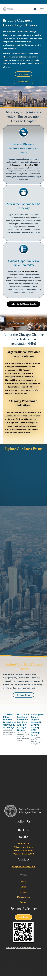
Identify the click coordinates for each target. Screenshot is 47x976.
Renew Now (23, 81)
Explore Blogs (23, 695)
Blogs (23, 887)
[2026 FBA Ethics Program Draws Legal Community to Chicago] (9, 707)
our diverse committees (31, 272)
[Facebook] (23, 829)
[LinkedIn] (19, 829)
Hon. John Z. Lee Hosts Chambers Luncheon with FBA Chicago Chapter (23, 722)
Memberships (23, 897)
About (23, 882)
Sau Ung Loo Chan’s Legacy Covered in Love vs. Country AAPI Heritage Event (37, 725)
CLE (10, 734)
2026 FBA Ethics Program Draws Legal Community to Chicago (9, 721)
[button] (40, 454)
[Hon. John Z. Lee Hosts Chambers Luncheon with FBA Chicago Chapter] (23, 707)
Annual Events (8, 732)
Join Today (23, 917)
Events (23, 892)
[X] (27, 829)
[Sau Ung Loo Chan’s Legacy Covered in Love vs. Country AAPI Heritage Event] (37, 707)
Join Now (23, 74)
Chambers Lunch (23, 734)
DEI (37, 744)
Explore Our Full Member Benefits (23, 304)
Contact (23, 902)
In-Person (20, 736)
